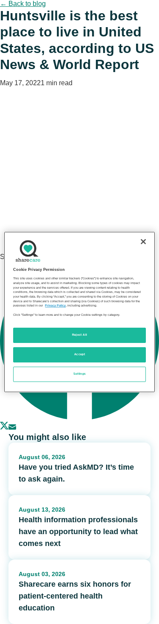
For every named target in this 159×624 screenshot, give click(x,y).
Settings (79, 374)
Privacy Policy (55, 305)
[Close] (143, 241)
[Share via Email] (12, 427)
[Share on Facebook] (79, 417)
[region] (79, 312)
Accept (79, 354)
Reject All (79, 335)
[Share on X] (4, 427)
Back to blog (23, 3)
